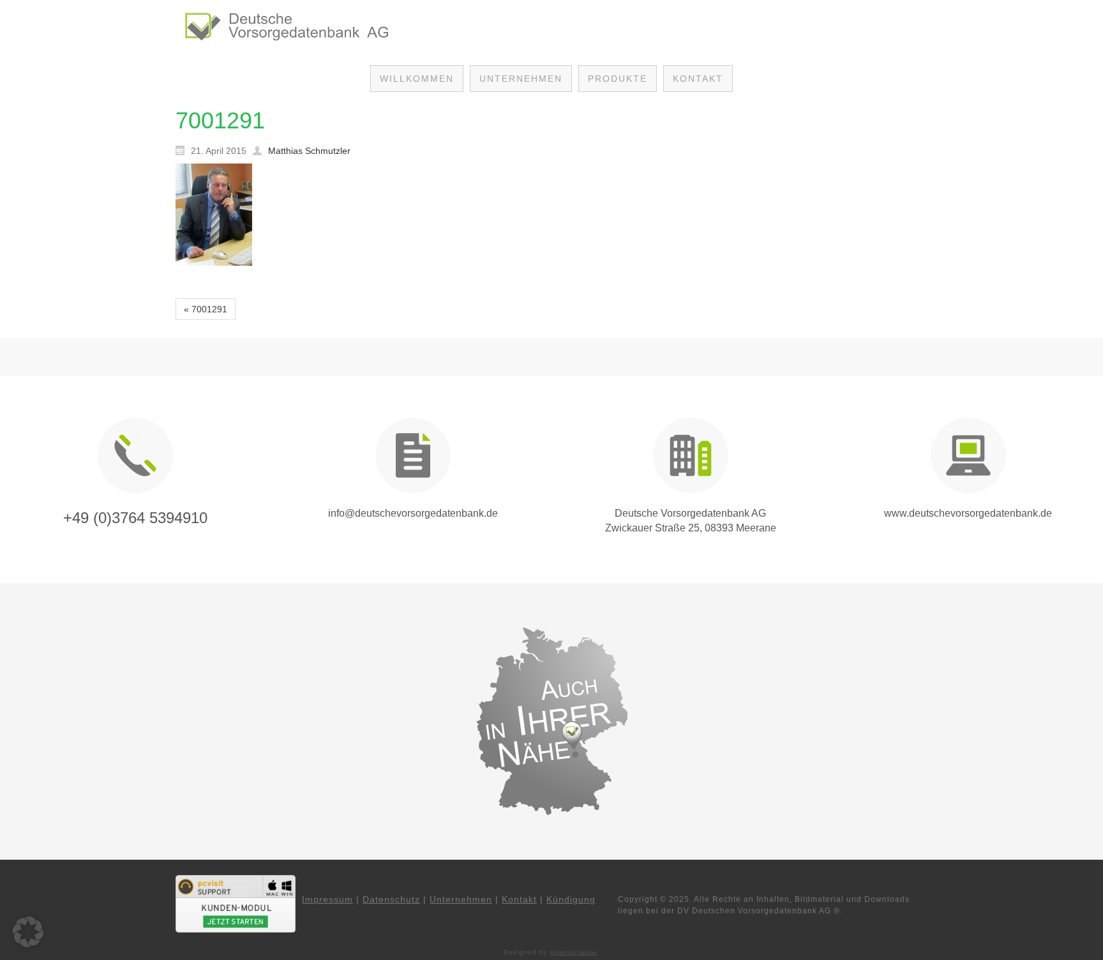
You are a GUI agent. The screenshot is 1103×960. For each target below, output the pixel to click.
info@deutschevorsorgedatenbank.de (413, 513)
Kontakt (519, 899)
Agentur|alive (573, 952)
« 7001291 (205, 309)
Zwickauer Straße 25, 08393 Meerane (690, 527)
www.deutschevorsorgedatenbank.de (968, 513)
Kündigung (571, 899)
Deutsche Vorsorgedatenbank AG (690, 513)
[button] (28, 932)
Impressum (327, 899)
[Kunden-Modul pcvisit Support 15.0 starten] (236, 903)
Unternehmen (461, 899)
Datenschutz (391, 899)
